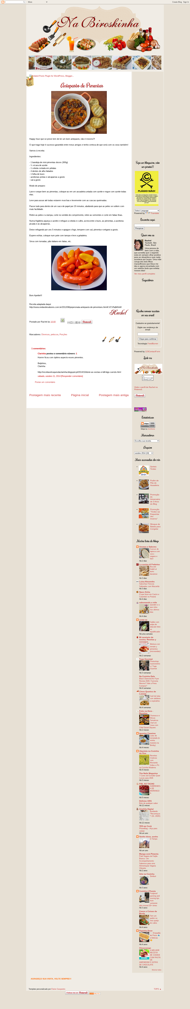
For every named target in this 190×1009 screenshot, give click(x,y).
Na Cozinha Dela (147, 676)
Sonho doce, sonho (148, 836)
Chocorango (145, 948)
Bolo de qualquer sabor (148, 803)
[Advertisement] (147, 115)
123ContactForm (152, 351)
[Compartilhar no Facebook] (76, 322)
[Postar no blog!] (71, 322)
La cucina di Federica (149, 564)
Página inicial (80, 395)
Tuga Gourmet (146, 659)
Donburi (153, 876)
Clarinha (42, 353)
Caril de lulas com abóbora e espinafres (155, 698)
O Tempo (153, 839)
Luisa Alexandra (147, 581)
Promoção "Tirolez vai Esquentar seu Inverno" (155, 514)
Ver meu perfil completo (144, 274)
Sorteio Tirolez (153, 467)
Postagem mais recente (45, 395)
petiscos (54, 334)
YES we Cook (145, 826)
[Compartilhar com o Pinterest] (79, 322)
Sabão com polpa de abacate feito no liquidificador (155, 627)
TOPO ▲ (157, 989)
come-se (143, 620)
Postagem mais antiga (114, 395)
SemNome (151, 429)
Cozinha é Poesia (147, 891)
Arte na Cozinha (146, 874)
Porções (63, 334)
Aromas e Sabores (147, 547)
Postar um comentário (45, 382)
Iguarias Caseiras (147, 733)
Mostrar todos (156, 970)
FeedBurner (153, 343)
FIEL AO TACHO (146, 784)
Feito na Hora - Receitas (146, 712)
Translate (155, 213)
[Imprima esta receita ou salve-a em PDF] (62, 322)
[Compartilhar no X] (74, 322)
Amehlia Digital (146, 809)
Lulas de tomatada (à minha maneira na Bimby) (155, 740)
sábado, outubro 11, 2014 (49, 376)
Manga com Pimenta (148, 854)
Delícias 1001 (145, 801)
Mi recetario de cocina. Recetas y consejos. (147, 639)
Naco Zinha (144, 592)
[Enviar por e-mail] (68, 322)
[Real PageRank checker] (140, 411)
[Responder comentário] (72, 376)
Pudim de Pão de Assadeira (154, 482)
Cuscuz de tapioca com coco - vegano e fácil (155, 554)
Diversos (45, 334)
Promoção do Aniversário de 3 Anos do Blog (155, 499)
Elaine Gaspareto (58, 989)
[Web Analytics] (94, 994)
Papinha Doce (145, 931)
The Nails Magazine (148, 773)
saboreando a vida (148, 602)
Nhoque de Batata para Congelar (155, 526)
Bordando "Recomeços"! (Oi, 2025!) (155, 813)
